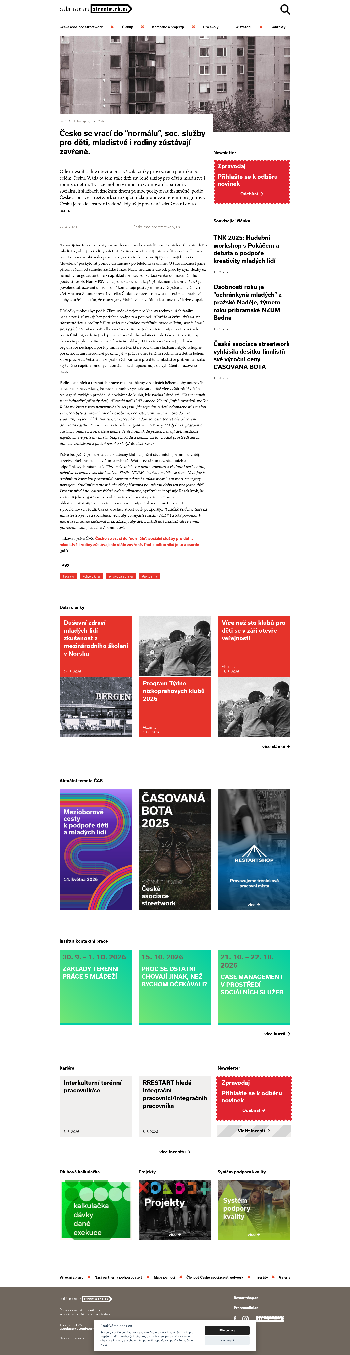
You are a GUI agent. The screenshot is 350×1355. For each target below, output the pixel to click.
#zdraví (68, 576)
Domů (63, 121)
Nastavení (227, 1340)
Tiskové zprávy (82, 121)
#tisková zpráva (121, 576)
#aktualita (149, 576)
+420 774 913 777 (71, 1324)
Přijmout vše (227, 1330)
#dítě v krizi (91, 576)
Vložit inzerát (254, 1130)
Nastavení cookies (72, 1338)
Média (101, 121)
